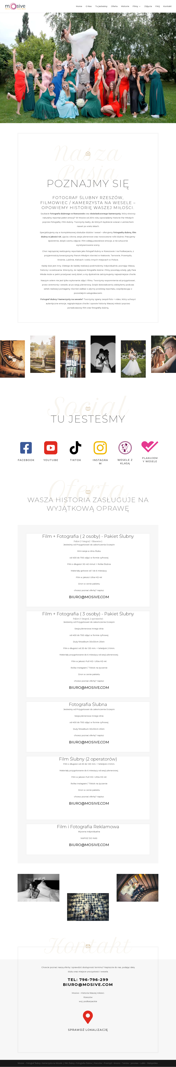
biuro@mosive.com (88, 984)
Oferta (114, 6)
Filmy (135, 6)
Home (79, 6)
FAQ (158, 6)
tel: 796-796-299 (88, 979)
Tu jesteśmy (101, 6)
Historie (125, 6)
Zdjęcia (148, 6)
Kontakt (167, 6)
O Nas (89, 6)
